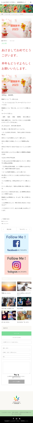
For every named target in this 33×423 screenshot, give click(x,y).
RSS (19, 418)
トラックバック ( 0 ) (16, 337)
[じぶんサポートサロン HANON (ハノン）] (16, 404)
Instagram (16, 418)
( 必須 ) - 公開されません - (10, 352)
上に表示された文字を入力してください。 (16, 376)
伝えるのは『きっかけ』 (23, 322)
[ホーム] (2, 13)
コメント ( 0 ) (16, 333)
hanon (8, 219)
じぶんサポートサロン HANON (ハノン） (19, 420)
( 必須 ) (5, 348)
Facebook (13, 418)
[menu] (30, 2)
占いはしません (5, 322)
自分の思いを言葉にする (8, 308)
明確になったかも (6, 293)
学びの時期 (20, 308)
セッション (12, 40)
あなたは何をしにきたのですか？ (24, 293)
